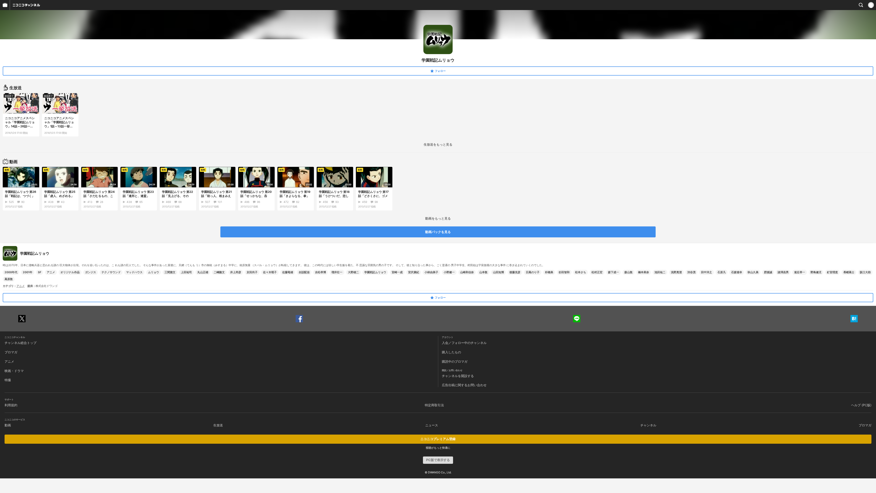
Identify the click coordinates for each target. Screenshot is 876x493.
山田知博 (498, 272)
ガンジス (90, 272)
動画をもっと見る (438, 218)
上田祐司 (186, 272)
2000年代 (11, 272)
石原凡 (721, 272)
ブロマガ (11, 352)
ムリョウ (153, 272)
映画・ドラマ (14, 371)
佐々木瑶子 (270, 272)
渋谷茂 (691, 272)
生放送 (218, 425)
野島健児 (816, 272)
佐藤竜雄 (287, 272)
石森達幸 (736, 272)
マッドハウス (134, 272)
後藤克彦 (514, 272)
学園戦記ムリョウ (375, 272)
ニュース (431, 425)
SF (39, 272)
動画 (8, 425)
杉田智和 (564, 272)
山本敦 (483, 272)
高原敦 (9, 279)
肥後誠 (768, 272)
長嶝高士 (848, 272)
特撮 (8, 380)
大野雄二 (353, 272)
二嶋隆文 (219, 272)
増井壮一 (336, 272)
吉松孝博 (320, 272)
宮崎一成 (397, 272)
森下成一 (613, 272)
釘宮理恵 (832, 272)
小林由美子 (431, 272)
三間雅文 (169, 272)
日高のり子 (533, 272)
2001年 (27, 272)
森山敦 (628, 272)
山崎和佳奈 (467, 272)
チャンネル (648, 425)
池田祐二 (659, 272)
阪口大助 (865, 272)
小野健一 (449, 272)
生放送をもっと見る (438, 144)
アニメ (51, 272)
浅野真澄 (676, 272)
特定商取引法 (434, 405)
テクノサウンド (111, 272)
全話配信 (304, 272)
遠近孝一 (799, 272)
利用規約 (11, 405)
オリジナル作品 (70, 272)
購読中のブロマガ (454, 361)
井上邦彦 (235, 272)
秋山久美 (753, 272)
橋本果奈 (643, 272)
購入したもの (451, 352)
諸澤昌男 (783, 272)
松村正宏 (597, 272)
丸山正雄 (202, 272)
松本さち (580, 272)
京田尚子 (252, 272)
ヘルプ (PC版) (861, 405)
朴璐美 (549, 272)
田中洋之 (706, 272)
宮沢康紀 (413, 272)
